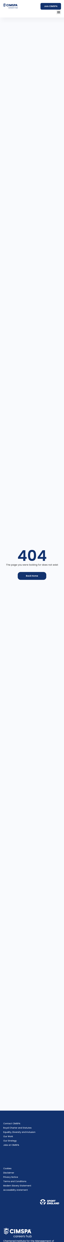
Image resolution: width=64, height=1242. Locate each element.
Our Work (8, 1136)
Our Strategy (10, 1140)
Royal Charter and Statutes (17, 1127)
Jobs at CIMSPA (11, 1145)
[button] (58, 12)
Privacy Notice (10, 1177)
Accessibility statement (15, 1189)
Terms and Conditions (14, 1181)
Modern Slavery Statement (17, 1185)
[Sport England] (49, 1202)
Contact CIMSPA (11, 1123)
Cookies (7, 1168)
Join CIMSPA (50, 6)
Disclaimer (8, 1172)
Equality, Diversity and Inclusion (19, 1132)
